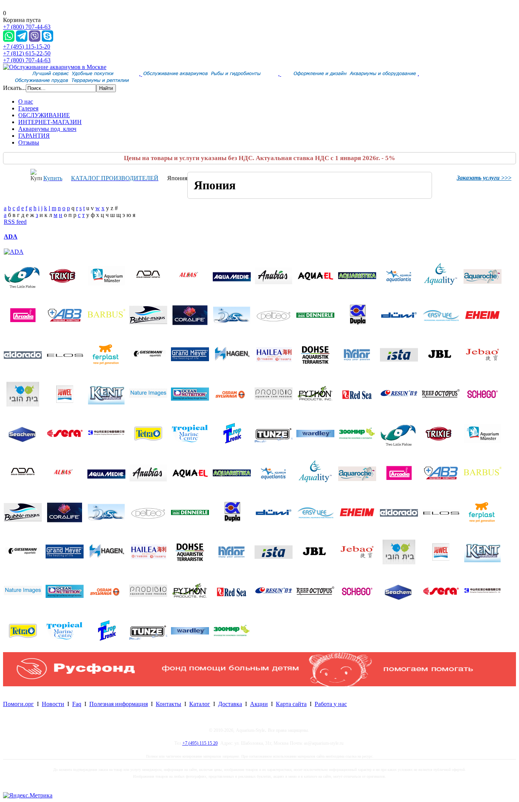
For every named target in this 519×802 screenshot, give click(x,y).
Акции (259, 704)
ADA (10, 236)
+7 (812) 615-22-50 (27, 53)
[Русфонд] (259, 684)
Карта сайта (291, 704)
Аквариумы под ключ (47, 129)
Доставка (230, 704)
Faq (76, 704)
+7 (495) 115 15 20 (200, 743)
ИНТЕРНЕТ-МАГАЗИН (50, 122)
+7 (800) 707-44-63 (27, 27)
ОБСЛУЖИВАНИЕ (44, 115)
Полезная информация (118, 704)
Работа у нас (331, 704)
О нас (25, 101)
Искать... (14, 88)
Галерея (28, 108)
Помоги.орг (18, 704)
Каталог (199, 704)
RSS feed (15, 222)
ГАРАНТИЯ (34, 135)
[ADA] (14, 251)
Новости (53, 704)
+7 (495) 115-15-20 (26, 46)
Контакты (168, 704)
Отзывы (28, 142)
